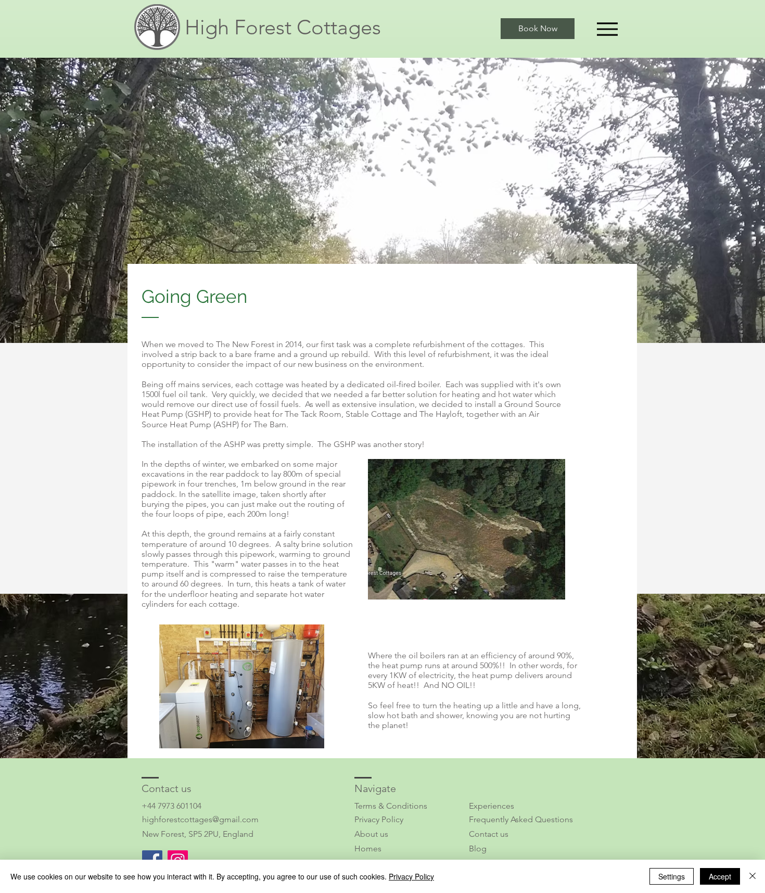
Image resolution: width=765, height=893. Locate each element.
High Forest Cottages (283, 27)
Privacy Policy (378, 819)
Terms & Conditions (390, 806)
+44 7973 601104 (171, 806)
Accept (720, 876)
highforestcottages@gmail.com (200, 819)
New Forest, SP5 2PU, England (197, 834)
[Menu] (607, 29)
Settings (671, 876)
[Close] (752, 876)
